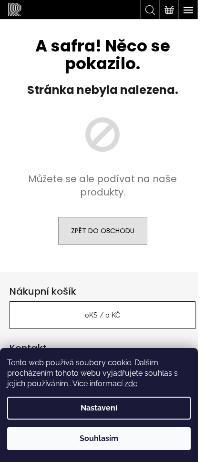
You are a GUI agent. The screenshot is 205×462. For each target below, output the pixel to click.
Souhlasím (99, 438)
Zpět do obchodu (102, 231)
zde (130, 383)
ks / (102, 315)
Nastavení (99, 407)
